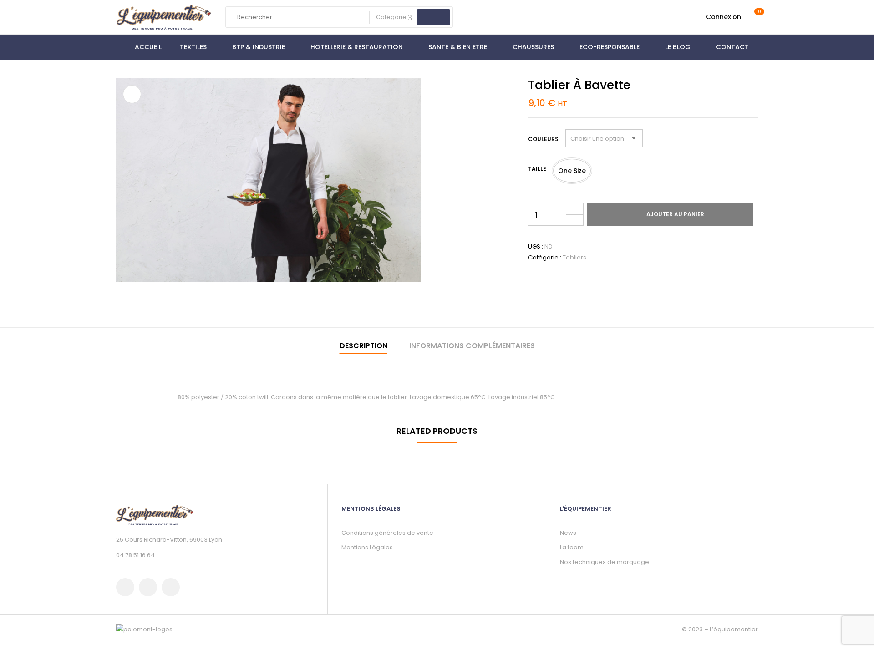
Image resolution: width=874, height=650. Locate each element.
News (568, 532)
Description (363, 345)
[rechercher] (433, 17)
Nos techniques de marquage (604, 562)
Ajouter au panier (675, 214)
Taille (537, 169)
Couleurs (543, 139)
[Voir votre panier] (755, 17)
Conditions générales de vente (387, 532)
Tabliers (574, 257)
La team (572, 547)
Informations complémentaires (472, 345)
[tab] (363, 347)
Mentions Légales (367, 547)
